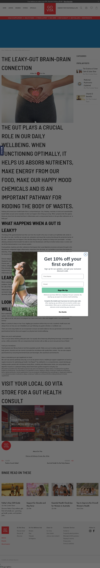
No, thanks (63, 312)
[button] (2, 150)
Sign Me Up (63, 290)
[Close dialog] (85, 254)
